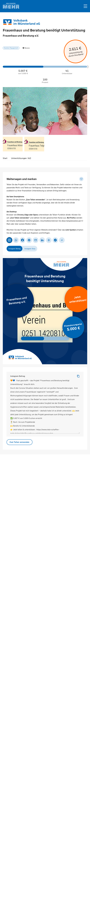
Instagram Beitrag (17, 376)
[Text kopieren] (78, 376)
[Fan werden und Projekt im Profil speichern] (81, 179)
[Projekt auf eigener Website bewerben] (62, 240)
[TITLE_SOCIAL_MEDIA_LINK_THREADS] (49, 240)
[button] (85, 6)
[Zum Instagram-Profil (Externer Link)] (9, 240)
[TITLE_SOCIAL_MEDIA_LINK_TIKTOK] (55, 240)
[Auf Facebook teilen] (22, 240)
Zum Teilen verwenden (19, 442)
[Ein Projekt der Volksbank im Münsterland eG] (21, 22)
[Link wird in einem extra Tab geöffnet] (11, 8)
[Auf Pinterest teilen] (29, 240)
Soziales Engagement (11, 48)
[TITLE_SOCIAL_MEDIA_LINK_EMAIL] (35, 240)
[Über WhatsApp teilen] (16, 240)
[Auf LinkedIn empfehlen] (42, 240)
